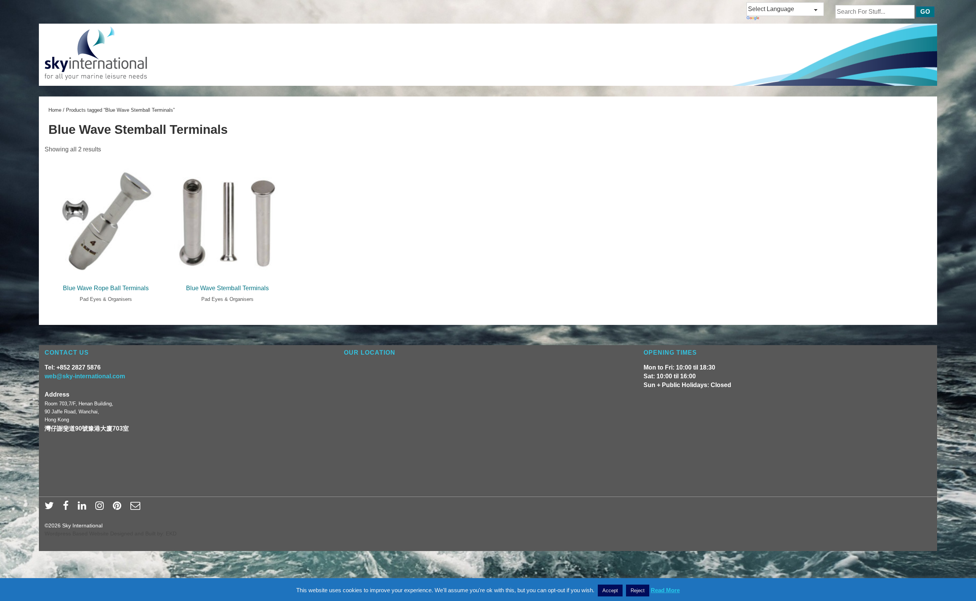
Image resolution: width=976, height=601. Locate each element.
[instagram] (101, 508)
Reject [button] (638, 590)
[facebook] (67, 508)
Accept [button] (610, 590)
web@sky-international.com (85, 376)
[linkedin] (84, 508)
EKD (171, 533)
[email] (136, 508)
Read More (665, 590)
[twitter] (51, 508)
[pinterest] (119, 508)
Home (54, 110)
